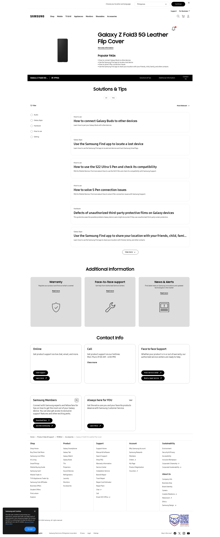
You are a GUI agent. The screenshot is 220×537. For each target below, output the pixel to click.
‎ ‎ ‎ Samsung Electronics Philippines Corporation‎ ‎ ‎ (62, 533)
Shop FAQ (99, 460)
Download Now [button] (41, 420)
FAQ (113, 98)
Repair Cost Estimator (103, 482)
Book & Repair (101, 475)
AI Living (33, 460)
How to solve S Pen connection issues (112, 64)
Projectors (66, 467)
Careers (164, 490)
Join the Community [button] (43, 426)
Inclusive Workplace (169, 460)
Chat (98, 490)
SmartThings (34, 464)
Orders (131, 460)
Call (97, 493)
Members (132, 456)
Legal (89, 533)
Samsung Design (168, 505)
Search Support (101, 456)
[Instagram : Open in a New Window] (184, 533)
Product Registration (136, 467)
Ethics (164, 502)
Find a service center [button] (151, 373)
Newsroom (166, 498)
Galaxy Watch (68, 456)
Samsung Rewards (135, 452)
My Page (132, 464)
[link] (173, 29)
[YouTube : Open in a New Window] (188, 533)
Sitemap (96, 533)
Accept (30, 529)
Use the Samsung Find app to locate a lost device (116, 62)
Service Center (101, 467)
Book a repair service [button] (151, 378)
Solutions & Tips (145, 78)
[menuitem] (52, 16)
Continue (178, 4)
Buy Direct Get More (37, 452)
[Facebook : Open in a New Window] (175, 533)
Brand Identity (167, 487)
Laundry (66, 478)
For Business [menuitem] (183, 11)
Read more (56, 291)
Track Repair (100, 478)
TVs (64, 464)
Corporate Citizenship (170, 464)
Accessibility (166, 456)
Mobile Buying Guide (37, 467)
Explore (33, 497)
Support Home (101, 449)
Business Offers (35, 486)
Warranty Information (105, 48)
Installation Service (103, 471)
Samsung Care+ (35, 471)
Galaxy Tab (67, 452)
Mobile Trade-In (35, 475)
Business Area (167, 483)
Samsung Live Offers (37, 456)
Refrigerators (68, 475)
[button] (130, 122)
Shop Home (34, 449)
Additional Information (167, 78)
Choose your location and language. (118, 4)
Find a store (34, 493)
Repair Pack (100, 486)
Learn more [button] (40, 378)
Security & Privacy (168, 452)
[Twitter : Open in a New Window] (179, 533)
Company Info (167, 479)
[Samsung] (37, 16)
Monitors (66, 482)
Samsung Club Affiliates (38, 482)
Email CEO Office (102, 497)
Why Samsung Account (137, 449)
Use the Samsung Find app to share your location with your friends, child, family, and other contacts (133, 67)
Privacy (82, 533)
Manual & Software (103, 452)
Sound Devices (68, 471)
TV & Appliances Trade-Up (39, 478)
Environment (166, 449)
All (106, 98)
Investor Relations (168, 494)
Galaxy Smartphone (70, 449)
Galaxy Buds (67, 460)
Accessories (67, 486)
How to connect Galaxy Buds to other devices (115, 60)
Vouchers (132, 471)
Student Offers (35, 490)
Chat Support (40, 373)
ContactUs (185, 78)
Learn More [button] (94, 426)
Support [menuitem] (174, 11)
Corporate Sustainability (171, 467)
